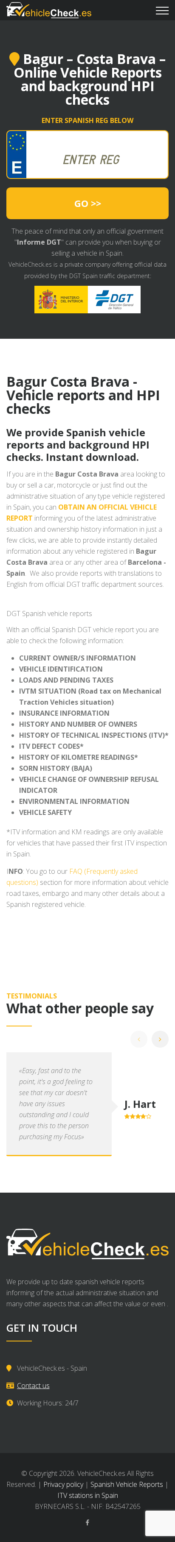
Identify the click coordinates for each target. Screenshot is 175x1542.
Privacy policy (63, 1484)
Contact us (33, 1385)
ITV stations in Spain (87, 1495)
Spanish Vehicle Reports (126, 1484)
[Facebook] (87, 1522)
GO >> (87, 203)
